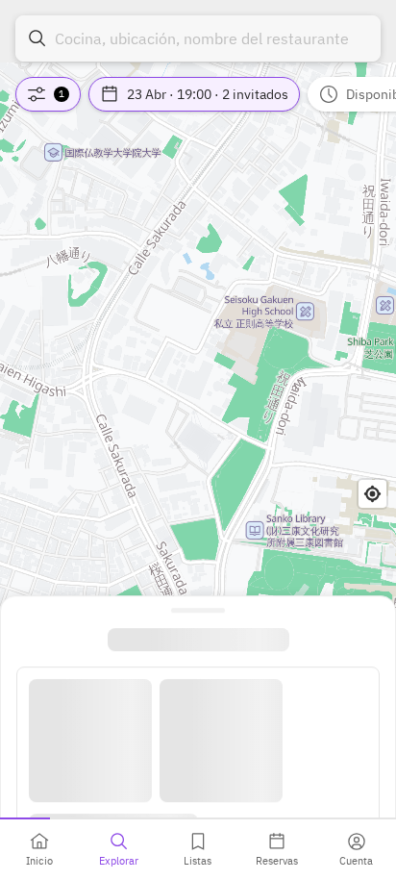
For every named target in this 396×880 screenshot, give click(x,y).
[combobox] (198, 38)
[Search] (37, 38)
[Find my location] (372, 494)
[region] (198, 440)
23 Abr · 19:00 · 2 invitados (207, 94)
